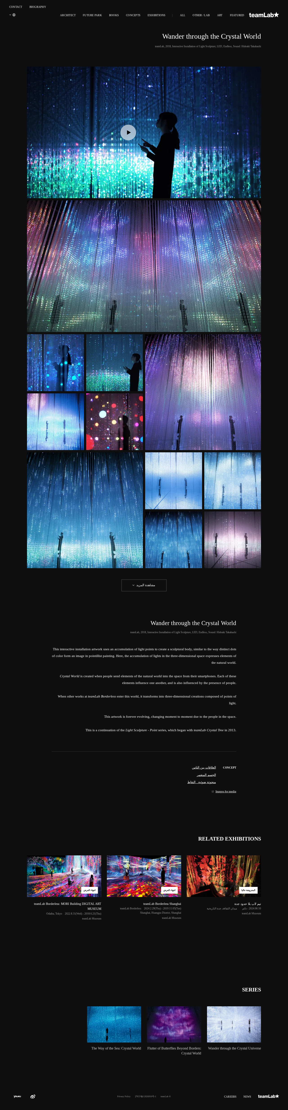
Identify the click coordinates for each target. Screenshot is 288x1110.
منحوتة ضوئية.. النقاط (201, 782)
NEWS (247, 1096)
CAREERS (230, 1096)
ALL (182, 15)
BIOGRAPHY (37, 7)
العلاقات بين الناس (204, 767)
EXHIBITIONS (157, 15)
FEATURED (237, 15)
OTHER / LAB (201, 15)
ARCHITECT (68, 15)
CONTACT (15, 7)
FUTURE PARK (92, 15)
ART (220, 15)
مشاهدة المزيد (145, 585)
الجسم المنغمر (206, 775)
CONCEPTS (133, 15)
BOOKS (114, 15)
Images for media (226, 791)
